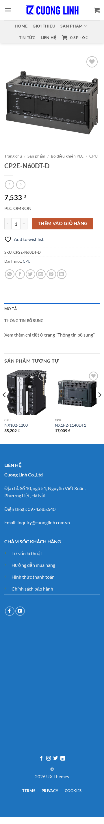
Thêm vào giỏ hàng (63, 223)
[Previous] (4, 406)
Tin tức (27, 37)
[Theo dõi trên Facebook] (9, 611)
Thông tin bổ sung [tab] (23, 320)
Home (21, 25)
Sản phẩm (71, 25)
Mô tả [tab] (10, 308)
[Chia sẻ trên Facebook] (20, 274)
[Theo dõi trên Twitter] (55, 758)
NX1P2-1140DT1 (70, 425)
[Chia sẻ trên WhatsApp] (9, 274)
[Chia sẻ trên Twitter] (30, 274)
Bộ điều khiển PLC (67, 156)
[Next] (99, 406)
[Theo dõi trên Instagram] (48, 758)
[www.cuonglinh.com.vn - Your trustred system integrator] (52, 10)
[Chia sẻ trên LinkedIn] (61, 274)
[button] (7, 10)
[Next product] (9, 184)
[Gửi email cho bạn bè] (41, 274)
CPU (93, 156)
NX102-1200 (16, 425)
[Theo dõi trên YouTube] (20, 611)
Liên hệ (49, 37)
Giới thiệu (44, 25)
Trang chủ (13, 156)
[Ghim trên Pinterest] (51, 274)
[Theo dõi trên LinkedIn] (62, 758)
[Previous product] (20, 184)
